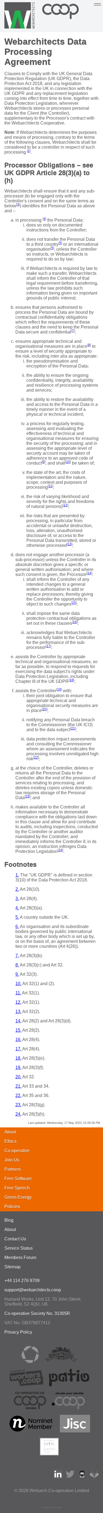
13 (69, 544)
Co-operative (17, 1150)
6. (17, 926)
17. (18, 1049)
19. (18, 1067)
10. (18, 983)
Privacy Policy (18, 1332)
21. (18, 1086)
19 (59, 689)
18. (18, 1058)
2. (17, 889)
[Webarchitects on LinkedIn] (58, 1477)
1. (17, 875)
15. (18, 1030)
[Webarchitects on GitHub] (82, 1477)
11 (50, 486)
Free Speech (17, 1188)
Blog (8, 1220)
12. (18, 1002)
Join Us (11, 1160)
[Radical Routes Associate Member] (60, 1361)
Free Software (18, 1178)
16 (75, 622)
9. (17, 974)
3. (17, 898)
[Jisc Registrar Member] (75, 1431)
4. (17, 908)
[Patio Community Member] (69, 1384)
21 (73, 728)
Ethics (10, 1141)
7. (17, 955)
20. (18, 1076)
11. (18, 993)
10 (68, 462)
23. (18, 1104)
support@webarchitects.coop (32, 1290)
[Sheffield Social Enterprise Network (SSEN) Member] (49, 1454)
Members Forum (20, 1257)
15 (74, 603)
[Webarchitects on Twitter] (70, 1477)
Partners (12, 1169)
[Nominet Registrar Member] (31, 1431)
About (10, 1132)
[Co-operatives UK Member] (30, 1407)
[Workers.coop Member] (26, 1384)
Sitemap (12, 1267)
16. (18, 1039)
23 (27, 796)
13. (18, 1011)
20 (44, 709)
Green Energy (18, 1197)
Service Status (18, 1248)
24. (18, 1114)
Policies (12, 1206)
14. (18, 1021)
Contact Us (15, 1239)
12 (65, 505)
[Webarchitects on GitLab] (94, 1477)
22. (18, 1095)
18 (71, 680)
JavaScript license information (51, 1507)
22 (36, 757)
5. (17, 917)
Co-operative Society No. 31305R (37, 1313)
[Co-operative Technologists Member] (30, 1361)
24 (60, 850)
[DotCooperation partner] (68, 1407)
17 (48, 646)
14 (89, 573)
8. (17, 965)
